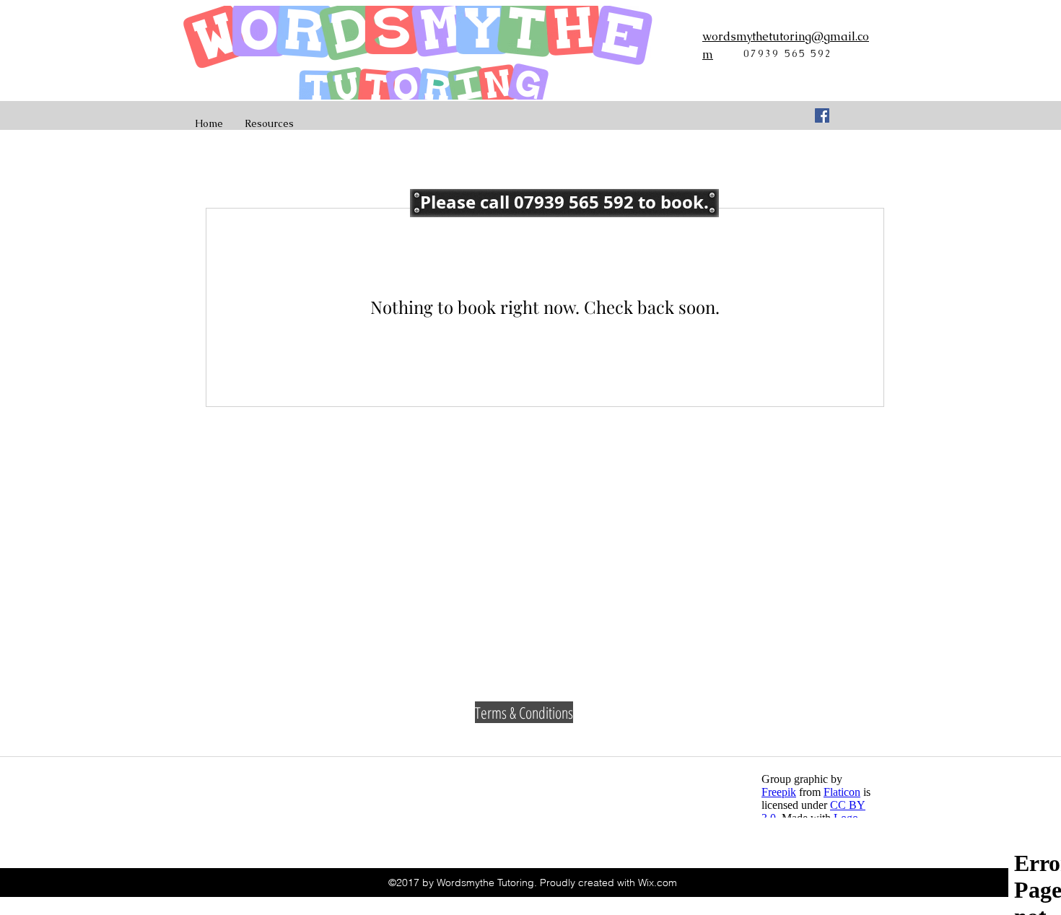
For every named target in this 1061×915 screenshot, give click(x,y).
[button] (564, 202)
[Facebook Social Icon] (822, 115)
